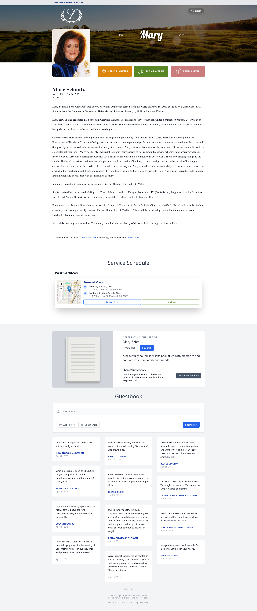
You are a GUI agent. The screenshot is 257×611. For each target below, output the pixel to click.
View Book (130, 347)
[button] (69, 289)
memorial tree (88, 237)
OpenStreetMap (131, 602)
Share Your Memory (189, 375)
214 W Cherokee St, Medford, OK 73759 (108, 296)
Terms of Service (137, 598)
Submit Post (191, 424)
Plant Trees (171, 302)
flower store (133, 237)
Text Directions (112, 302)
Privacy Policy (120, 598)
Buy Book (146, 347)
